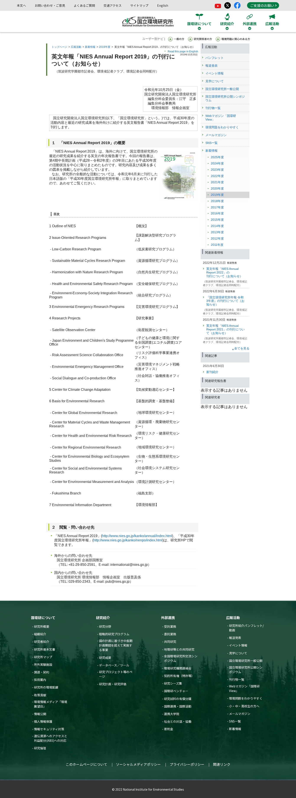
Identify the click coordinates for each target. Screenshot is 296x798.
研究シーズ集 (173, 683)
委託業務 (170, 634)
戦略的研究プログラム (114, 634)
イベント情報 (238, 645)
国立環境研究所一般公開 (245, 660)
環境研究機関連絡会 (177, 668)
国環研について (43, 617)
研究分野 (105, 626)
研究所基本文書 (44, 649)
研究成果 (105, 657)
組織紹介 (40, 634)
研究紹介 (103, 617)
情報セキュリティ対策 (49, 729)
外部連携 (168, 617)
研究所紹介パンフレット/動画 (246, 627)
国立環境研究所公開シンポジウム (245, 669)
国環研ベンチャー (176, 691)
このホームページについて (86, 764)
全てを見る (241, 348)
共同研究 (170, 641)
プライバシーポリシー (187, 764)
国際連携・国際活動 (177, 706)
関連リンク (221, 764)
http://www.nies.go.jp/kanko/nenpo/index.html (128, 540)
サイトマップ (139, 5)
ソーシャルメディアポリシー (138, 764)
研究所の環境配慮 (46, 687)
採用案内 (40, 679)
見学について (238, 653)
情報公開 (40, 714)
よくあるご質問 (84, 5)
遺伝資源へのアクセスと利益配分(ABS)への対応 (50, 738)
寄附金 (168, 729)
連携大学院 (171, 714)
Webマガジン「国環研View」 (244, 688)
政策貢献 (40, 695)
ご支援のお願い (262, 5)
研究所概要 (41, 626)
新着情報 (90, 46)
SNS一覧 (235, 721)
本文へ (21, 5)
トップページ (59, 46)
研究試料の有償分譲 (177, 699)
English (162, 5)
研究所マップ (43, 657)
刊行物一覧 (236, 679)
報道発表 (235, 638)
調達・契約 (41, 672)
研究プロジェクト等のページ (115, 674)
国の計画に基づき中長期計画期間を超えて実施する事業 (115, 645)
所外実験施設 (43, 664)
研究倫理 (40, 748)
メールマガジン (239, 713)
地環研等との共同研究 (179, 649)
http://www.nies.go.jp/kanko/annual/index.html (137, 536)
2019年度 (104, 46)
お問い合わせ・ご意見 (50, 5)
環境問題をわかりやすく (245, 698)
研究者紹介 (41, 641)
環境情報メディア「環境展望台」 (50, 704)
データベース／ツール (114, 665)
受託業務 (170, 626)
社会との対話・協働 (177, 721)
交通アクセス (113, 5)
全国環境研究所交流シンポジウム (180, 658)
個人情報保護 (43, 721)
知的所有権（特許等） (179, 676)
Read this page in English (183, 51)
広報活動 (76, 46)
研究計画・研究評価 (112, 684)
